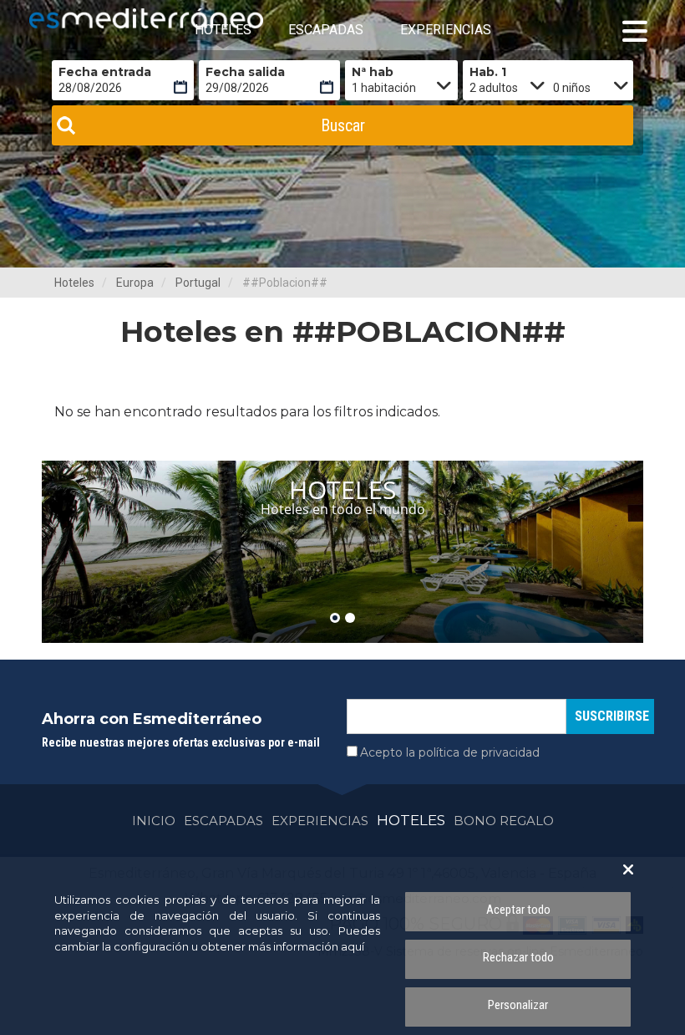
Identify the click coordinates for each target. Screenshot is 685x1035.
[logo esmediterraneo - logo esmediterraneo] (104, 18)
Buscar (343, 125)
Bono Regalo (504, 821)
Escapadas (223, 821)
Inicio (153, 821)
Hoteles (74, 282)
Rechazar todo (518, 957)
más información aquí (306, 946)
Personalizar (518, 1004)
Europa (135, 282)
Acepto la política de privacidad (450, 752)
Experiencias (319, 821)
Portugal (198, 282)
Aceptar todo (518, 909)
